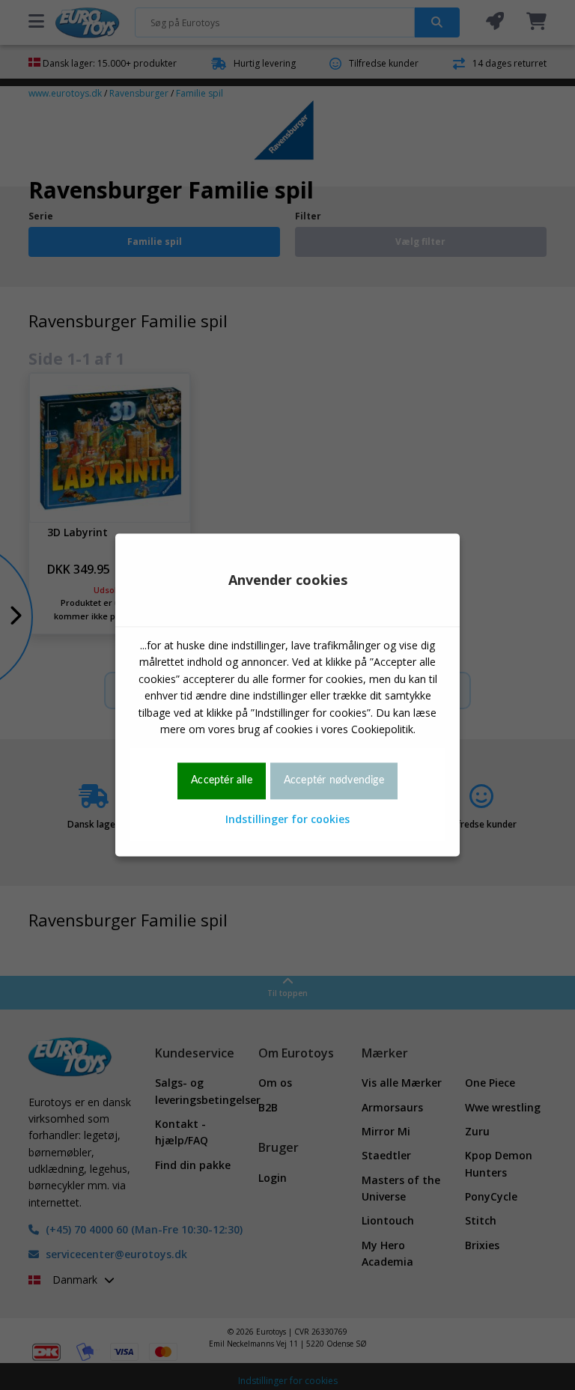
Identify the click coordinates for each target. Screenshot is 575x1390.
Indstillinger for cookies (287, 819)
